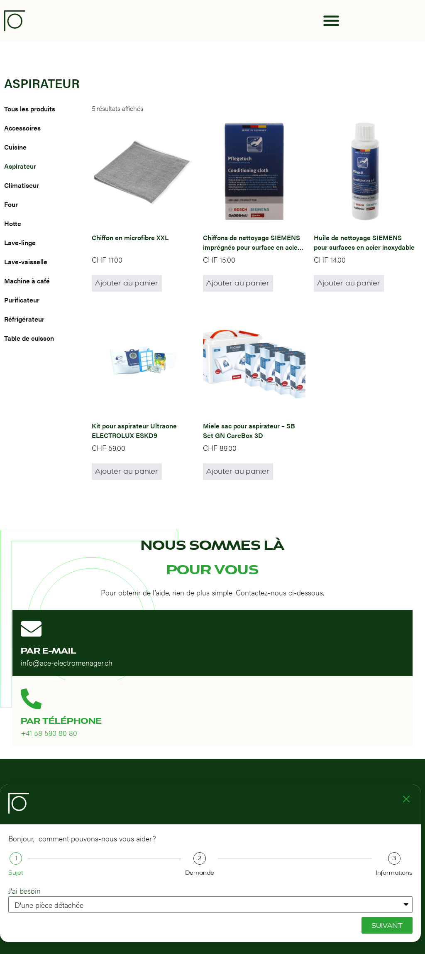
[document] (212, 477)
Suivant (387, 925)
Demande (199, 872)
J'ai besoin (24, 890)
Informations (394, 872)
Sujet (15, 872)
